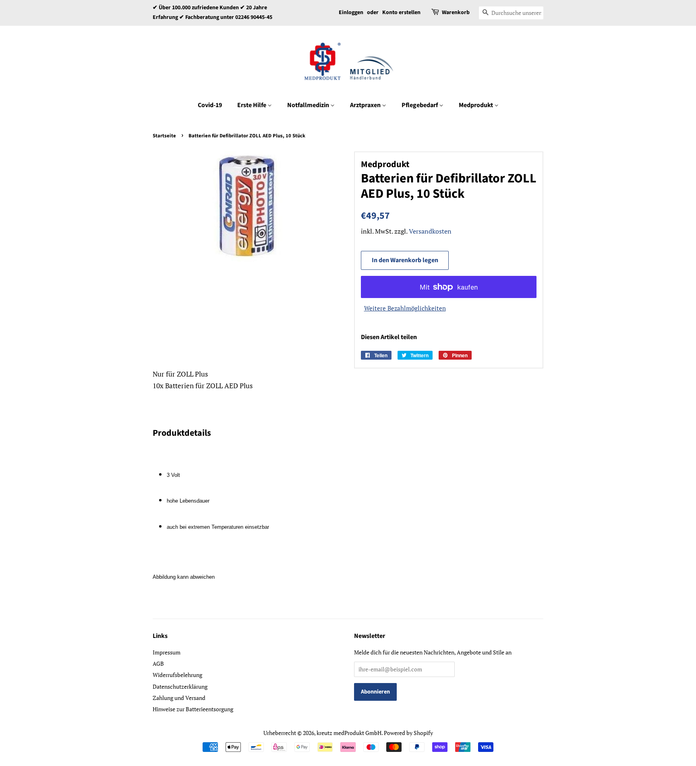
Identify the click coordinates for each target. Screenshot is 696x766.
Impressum (166, 652)
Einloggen (351, 12)
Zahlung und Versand (179, 698)
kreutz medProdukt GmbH (349, 733)
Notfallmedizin (308, 105)
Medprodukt (476, 105)
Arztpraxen (366, 105)
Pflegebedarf (420, 105)
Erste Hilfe (252, 105)
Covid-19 (210, 105)
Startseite (164, 135)
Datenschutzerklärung (180, 686)
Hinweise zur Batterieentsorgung (193, 709)
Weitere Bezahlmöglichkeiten (405, 308)
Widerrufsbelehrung (177, 675)
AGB (158, 663)
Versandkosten (430, 231)
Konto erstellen (401, 12)
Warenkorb (456, 12)
